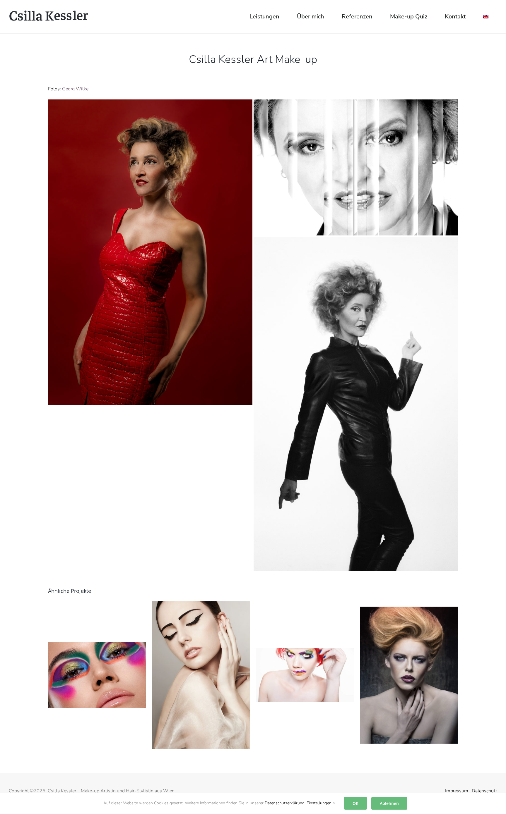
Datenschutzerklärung (285, 803)
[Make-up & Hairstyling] (409, 675)
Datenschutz (484, 791)
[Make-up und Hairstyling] (201, 675)
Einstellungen (320, 803)
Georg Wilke (75, 89)
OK (355, 803)
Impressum (456, 791)
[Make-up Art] (305, 675)
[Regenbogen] (97, 675)
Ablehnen (389, 803)
